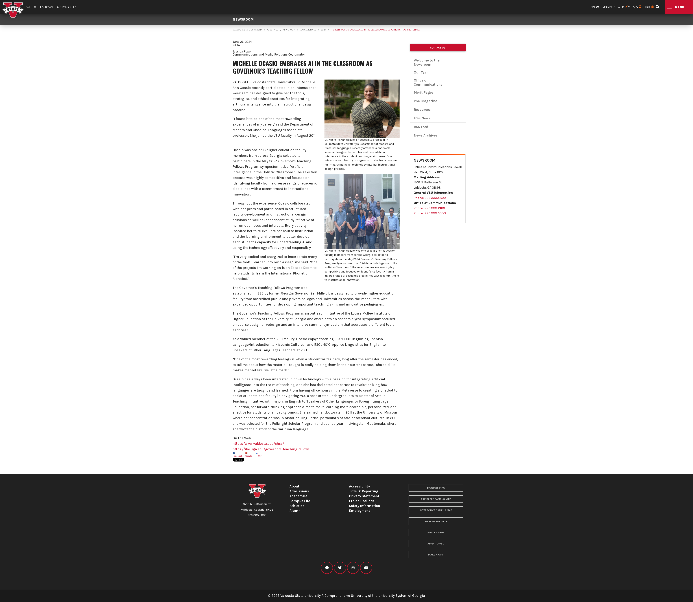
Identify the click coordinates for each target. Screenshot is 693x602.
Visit (648, 6)
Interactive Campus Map (436, 510)
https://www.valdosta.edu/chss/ (258, 443)
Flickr (258, 455)
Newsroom (243, 19)
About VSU (272, 29)
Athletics (296, 505)
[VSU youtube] (366, 568)
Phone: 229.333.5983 (430, 213)
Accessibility (359, 486)
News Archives (308, 29)
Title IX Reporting (363, 491)
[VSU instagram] (353, 568)
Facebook (238, 456)
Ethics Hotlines (361, 501)
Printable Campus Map (436, 499)
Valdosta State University (247, 29)
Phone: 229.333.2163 (429, 208)
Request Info (436, 488)
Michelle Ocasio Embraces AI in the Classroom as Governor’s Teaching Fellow (375, 29)
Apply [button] (621, 6)
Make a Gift (435, 554)
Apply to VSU (436, 543)
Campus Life (299, 501)
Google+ (249, 456)
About (294, 486)
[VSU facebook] (327, 568)
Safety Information (364, 505)
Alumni (295, 510)
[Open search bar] (657, 6)
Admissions (299, 491)
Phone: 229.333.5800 (430, 198)
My (595, 6)
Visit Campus (435, 532)
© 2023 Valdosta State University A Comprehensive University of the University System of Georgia (346, 596)
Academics (298, 496)
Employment (359, 510)
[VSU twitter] (340, 568)
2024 (323, 29)
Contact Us (437, 47)
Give (636, 6)
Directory (609, 6)
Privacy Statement (364, 496)
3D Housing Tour (435, 521)
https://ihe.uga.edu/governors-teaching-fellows (271, 449)
